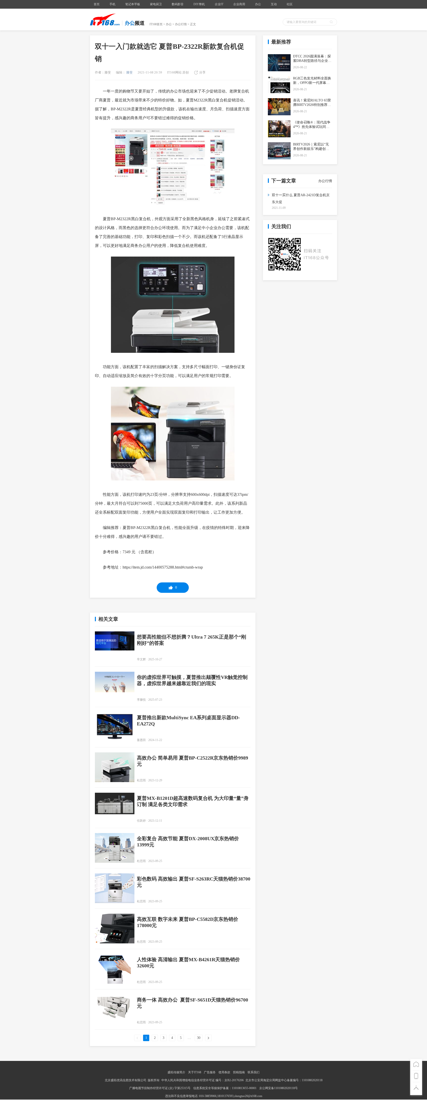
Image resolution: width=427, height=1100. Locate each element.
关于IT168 (194, 1072)
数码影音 (178, 4)
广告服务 (210, 1072)
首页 (97, 4)
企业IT (219, 4)
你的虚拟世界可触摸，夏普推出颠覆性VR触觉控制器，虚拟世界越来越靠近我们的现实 (192, 680)
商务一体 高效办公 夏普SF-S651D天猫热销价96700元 (192, 1003)
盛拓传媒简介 (176, 1072)
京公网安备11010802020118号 (278, 1088)
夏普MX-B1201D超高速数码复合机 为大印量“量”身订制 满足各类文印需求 (193, 801)
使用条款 (224, 1072)
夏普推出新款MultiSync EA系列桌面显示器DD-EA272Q (188, 720)
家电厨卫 (156, 4)
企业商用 (239, 4)
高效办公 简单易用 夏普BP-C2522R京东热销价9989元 (192, 761)
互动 (274, 4)
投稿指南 (239, 1072)
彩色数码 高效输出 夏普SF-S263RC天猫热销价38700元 (193, 882)
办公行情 (181, 24)
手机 (112, 4)
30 (198, 1038)
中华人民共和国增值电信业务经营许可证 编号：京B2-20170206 (202, 1080)
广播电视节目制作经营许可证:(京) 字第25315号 (160, 1088)
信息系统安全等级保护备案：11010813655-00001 (224, 1088)
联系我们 (253, 1072)
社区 (290, 4)
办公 (258, 4)
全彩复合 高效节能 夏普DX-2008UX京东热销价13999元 (188, 841)
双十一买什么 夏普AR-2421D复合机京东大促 (301, 198)
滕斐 (129, 72)
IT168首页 (156, 24)
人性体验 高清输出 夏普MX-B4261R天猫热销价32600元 (188, 962)
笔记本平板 (132, 4)
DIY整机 (199, 4)
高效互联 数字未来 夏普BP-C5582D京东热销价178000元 (187, 922)
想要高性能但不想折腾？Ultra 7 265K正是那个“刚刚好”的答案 (191, 640)
